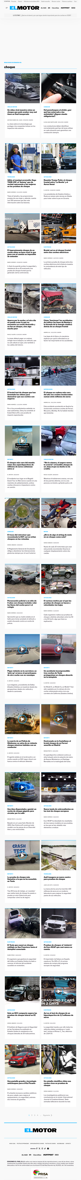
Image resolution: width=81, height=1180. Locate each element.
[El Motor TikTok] (45, 1149)
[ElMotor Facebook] (36, 1149)
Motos (46, 531)
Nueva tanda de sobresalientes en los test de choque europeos (59, 810)
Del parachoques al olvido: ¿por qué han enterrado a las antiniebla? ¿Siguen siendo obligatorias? (57, 113)
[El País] (43, 8)
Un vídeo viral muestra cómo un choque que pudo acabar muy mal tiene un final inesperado (22, 112)
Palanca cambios (67, 1)
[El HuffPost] (65, 8)
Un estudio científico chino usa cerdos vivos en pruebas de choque (57, 1083)
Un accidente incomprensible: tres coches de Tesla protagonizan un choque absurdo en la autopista (58, 674)
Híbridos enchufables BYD (32, 1)
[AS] (49, 8)
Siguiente (46, 1115)
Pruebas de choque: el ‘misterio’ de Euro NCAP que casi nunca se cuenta (58, 947)
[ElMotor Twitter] (39, 1149)
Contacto (68, 1143)
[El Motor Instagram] (42, 1149)
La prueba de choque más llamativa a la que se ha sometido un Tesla (22, 879)
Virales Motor (12, 107)
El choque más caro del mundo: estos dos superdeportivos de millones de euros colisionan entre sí (21, 466)
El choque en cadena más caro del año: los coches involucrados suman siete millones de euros (58, 394)
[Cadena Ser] (73, 8)
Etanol (20, 1)
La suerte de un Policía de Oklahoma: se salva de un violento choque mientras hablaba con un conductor (22, 744)
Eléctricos (47, 247)
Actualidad (47, 177)
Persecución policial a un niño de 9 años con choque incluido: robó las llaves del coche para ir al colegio (22, 604)
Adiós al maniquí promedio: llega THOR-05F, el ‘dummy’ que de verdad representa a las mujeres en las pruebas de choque (21, 183)
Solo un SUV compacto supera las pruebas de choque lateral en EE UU (22, 1015)
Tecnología (11, 177)
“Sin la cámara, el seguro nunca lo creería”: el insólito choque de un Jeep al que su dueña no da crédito (58, 466)
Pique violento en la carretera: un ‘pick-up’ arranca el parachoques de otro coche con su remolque (22, 673)
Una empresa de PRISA (40, 1173)
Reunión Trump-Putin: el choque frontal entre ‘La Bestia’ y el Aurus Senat (58, 182)
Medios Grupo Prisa (40, 1177)
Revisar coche (56, 1)
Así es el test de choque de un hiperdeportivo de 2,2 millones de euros (58, 1015)
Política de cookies (50, 1143)
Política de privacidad (23, 1143)
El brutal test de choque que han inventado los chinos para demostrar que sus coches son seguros (21, 395)
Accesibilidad (60, 1143)
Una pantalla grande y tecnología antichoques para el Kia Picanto (21, 1082)
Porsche (13, 1)
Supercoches (48, 389)
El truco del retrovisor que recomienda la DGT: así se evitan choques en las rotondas (21, 537)
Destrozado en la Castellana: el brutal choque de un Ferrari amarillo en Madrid (57, 743)
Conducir (47, 107)
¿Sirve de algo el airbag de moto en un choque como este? (58, 536)
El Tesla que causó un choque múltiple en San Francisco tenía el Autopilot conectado (22, 947)
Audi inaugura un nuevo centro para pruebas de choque (57, 878)
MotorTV (10, 459)
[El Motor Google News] (48, 1149)
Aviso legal (12, 1143)
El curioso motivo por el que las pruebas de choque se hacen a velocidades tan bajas (57, 603)
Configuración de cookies (37, 1143)
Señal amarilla (45, 1)
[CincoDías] (55, 8)
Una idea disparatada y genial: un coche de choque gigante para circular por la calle (21, 811)
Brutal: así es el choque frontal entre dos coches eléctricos (57, 251)
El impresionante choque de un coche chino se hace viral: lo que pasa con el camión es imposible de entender (21, 253)
